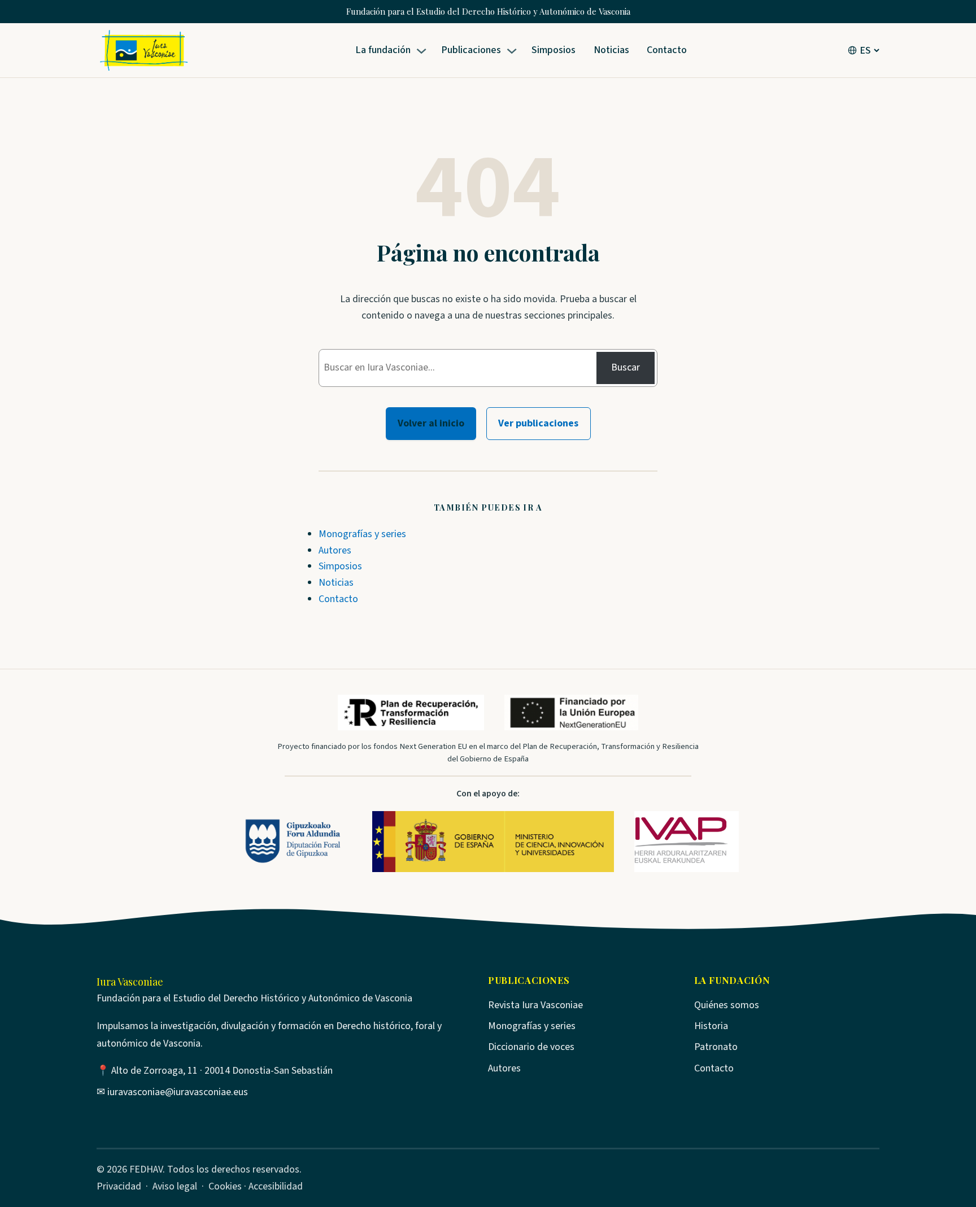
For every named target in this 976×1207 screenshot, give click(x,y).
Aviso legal (174, 1186)
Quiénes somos (726, 1005)
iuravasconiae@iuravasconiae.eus (177, 1092)
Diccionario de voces (531, 1047)
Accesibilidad (276, 1186)
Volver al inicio (431, 423)
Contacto (338, 599)
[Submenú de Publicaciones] (513, 50)
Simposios (340, 566)
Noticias (336, 583)
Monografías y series (362, 534)
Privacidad (119, 1186)
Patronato (716, 1047)
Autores (335, 550)
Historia (711, 1026)
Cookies (225, 1186)
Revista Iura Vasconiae (535, 1005)
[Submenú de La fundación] (423, 50)
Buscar (625, 367)
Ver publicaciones (538, 423)
